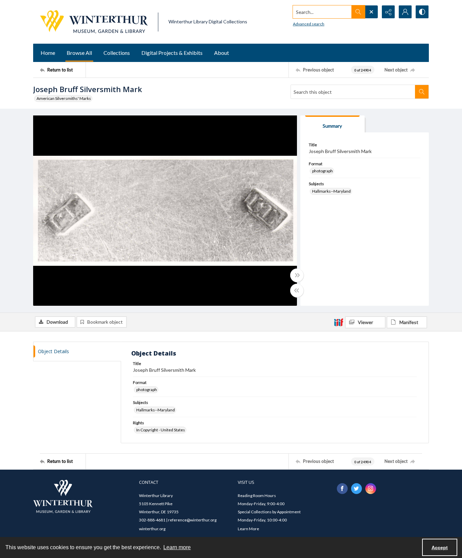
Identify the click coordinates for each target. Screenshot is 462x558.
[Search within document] (422, 92)
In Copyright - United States (160, 429)
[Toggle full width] (297, 275)
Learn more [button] (177, 547)
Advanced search (308, 23)
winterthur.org (152, 528)
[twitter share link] (356, 488)
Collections (116, 52)
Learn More (248, 528)
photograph (322, 170)
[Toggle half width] (297, 290)
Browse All (79, 52)
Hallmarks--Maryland (331, 191)
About (221, 52)
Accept (440, 547)
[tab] (332, 124)
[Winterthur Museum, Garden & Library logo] (94, 22)
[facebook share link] (342, 488)
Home (48, 52)
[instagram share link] (370, 488)
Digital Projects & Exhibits (172, 52)
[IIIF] (338, 322)
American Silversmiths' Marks (64, 98)
